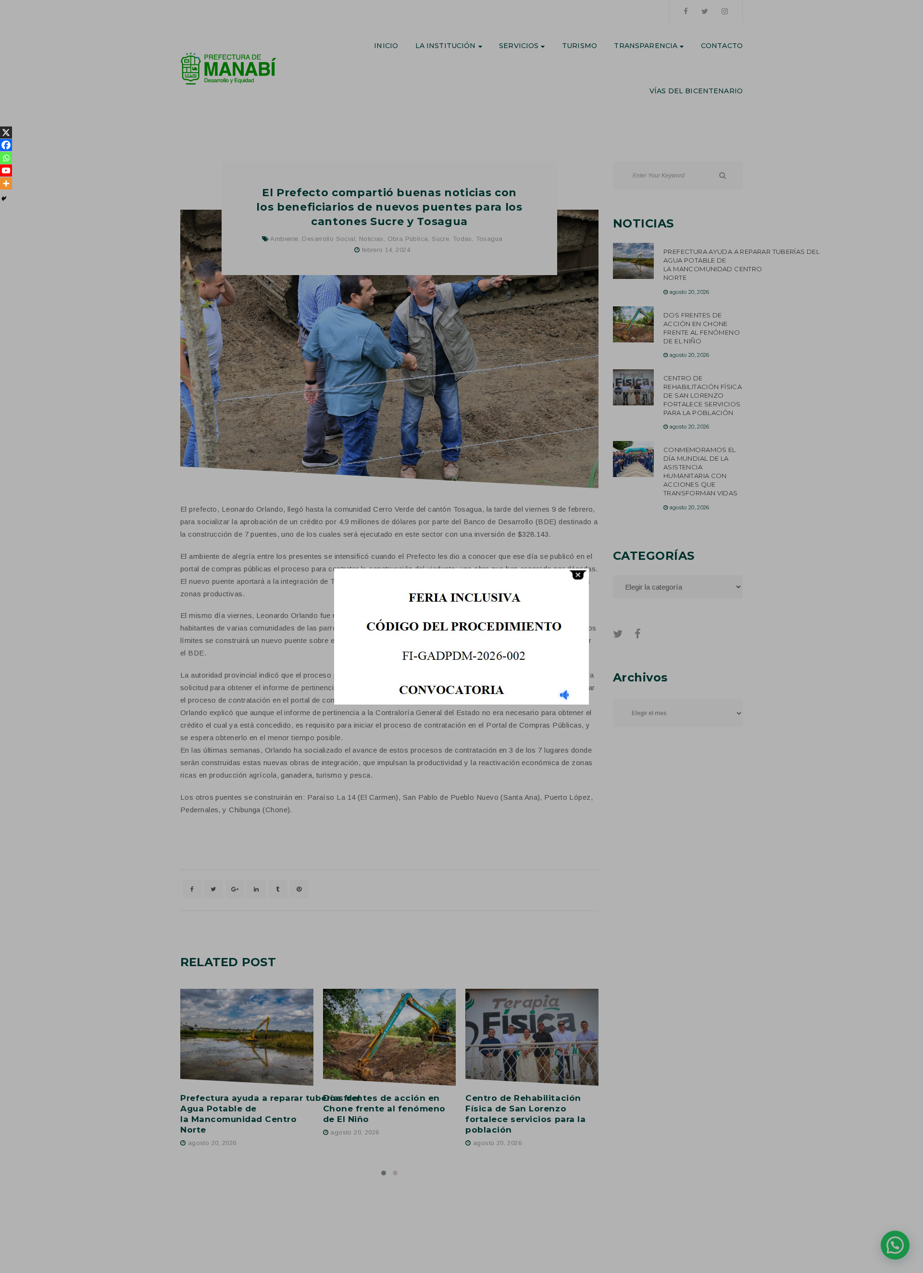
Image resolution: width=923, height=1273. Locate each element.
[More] (6, 183)
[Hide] (4, 198)
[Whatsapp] (6, 158)
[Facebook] (6, 145)
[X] (6, 132)
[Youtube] (6, 170)
